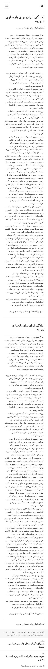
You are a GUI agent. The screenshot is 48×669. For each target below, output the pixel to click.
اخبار (5, 632)
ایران (39, 635)
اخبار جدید (20, 632)
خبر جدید (24, 635)
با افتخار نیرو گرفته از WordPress (32, 666)
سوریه (8, 635)
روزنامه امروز (15, 635)
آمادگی (10, 632)
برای (28, 635)
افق (42, 5)
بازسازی (34, 635)
